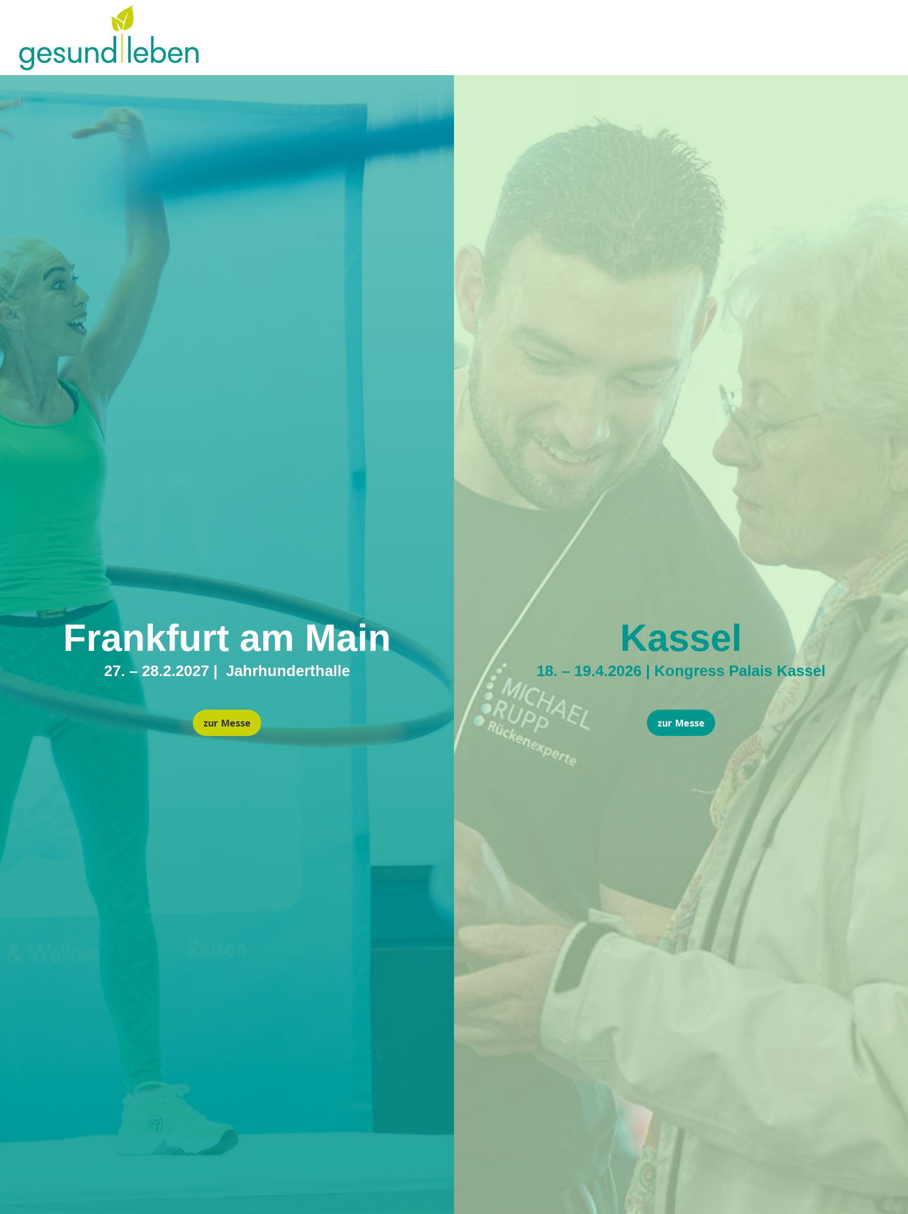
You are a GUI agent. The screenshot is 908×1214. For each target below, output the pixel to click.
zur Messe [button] (227, 723)
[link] (109, 66)
